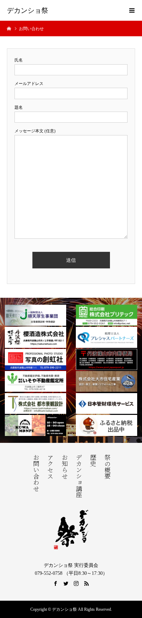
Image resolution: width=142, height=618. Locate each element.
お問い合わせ (35, 473)
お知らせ (64, 466)
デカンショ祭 (27, 10)
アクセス (49, 466)
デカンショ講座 (78, 476)
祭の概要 (106, 466)
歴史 (92, 460)
